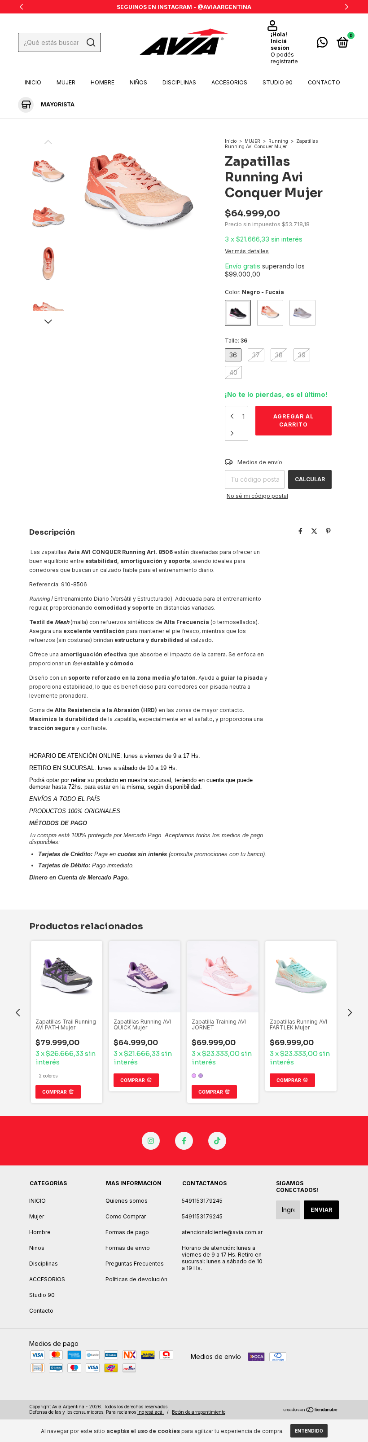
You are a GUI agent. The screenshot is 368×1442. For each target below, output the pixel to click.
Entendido (309, 1430)
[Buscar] (90, 43)
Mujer (66, 82)
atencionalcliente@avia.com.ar (222, 1232)
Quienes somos (126, 1200)
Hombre (102, 82)
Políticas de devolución (136, 1279)
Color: (254, 292)
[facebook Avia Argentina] (184, 1141)
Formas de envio (127, 1247)
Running (278, 141)
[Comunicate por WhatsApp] (322, 44)
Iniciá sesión (280, 44)
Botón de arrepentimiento (198, 1412)
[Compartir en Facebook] (300, 531)
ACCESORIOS (229, 82)
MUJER (252, 141)
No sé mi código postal (257, 495)
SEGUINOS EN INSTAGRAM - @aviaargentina (184, 7)
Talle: (236, 340)
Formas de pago (127, 1232)
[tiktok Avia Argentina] (217, 1141)
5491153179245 (202, 1200)
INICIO (33, 82)
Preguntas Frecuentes (134, 1263)
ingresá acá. (150, 1412)
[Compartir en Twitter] (314, 531)
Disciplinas (179, 82)
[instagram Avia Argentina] (151, 1141)
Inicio (231, 141)
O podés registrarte (284, 58)
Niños (138, 82)
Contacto (324, 82)
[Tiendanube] (311, 1410)
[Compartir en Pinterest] (328, 531)
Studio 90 (278, 82)
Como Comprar (125, 1216)
